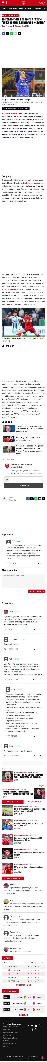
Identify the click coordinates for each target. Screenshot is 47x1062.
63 (17, 828)
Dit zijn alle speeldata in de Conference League (29, 854)
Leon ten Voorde (33, 183)
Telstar (38, 1009)
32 (20, 857)
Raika (11, 612)
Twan (8, 26)
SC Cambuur (18, 997)
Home (4, 8)
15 (17, 872)
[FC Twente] (25, 1009)
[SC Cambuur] (25, 997)
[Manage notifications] (42, 1057)
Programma (13, 8)
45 (21, 814)
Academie (38, 8)
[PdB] (8, 542)
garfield (13, 948)
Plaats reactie (37, 591)
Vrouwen (28, 8)
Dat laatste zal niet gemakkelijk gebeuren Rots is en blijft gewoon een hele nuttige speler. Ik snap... (23, 906)
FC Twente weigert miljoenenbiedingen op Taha (29, 868)
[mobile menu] (3, 3)
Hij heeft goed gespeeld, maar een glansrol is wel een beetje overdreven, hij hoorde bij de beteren (23, 890)
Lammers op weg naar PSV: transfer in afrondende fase (29, 825)
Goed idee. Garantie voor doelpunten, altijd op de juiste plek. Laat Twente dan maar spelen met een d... (22, 922)
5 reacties (10, 459)
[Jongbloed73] (6, 639)
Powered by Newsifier (23, 1059)
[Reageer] (41, 629)
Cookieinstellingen (31, 1056)
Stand (21, 8)
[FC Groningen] (25, 1003)
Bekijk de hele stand (23, 985)
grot (12, 900)
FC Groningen (18, 1003)
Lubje (11, 746)
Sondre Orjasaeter (10, 113)
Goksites (6, 1041)
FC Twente (39, 997)
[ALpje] (8, 689)
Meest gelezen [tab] (12, 802)
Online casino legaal (10, 1038)
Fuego (13, 916)
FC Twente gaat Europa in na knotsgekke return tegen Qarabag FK (29, 810)
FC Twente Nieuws (10, 16)
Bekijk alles (23, 1015)
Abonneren (23, 486)
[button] (40, 3)
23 (21, 872)
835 (17, 814)
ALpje (13, 689)
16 (17, 843)
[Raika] (6, 612)
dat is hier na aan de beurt (20, 951)
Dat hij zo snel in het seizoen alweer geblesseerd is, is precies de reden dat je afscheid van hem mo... (21, 938)
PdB (13, 541)
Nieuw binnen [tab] (34, 802)
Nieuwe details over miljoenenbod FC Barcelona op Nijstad (28, 839)
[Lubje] (6, 746)
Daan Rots (14, 289)
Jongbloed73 (14, 639)
